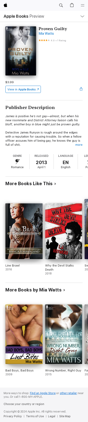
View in (21, 89)
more (79, 144)
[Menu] (82, 5)
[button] (61, 5)
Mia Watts (46, 34)
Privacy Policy (13, 416)
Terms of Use (35, 416)
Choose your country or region (24, 404)
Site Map (65, 416)
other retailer (68, 393)
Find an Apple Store (43, 393)
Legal (51, 416)
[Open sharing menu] (81, 89)
